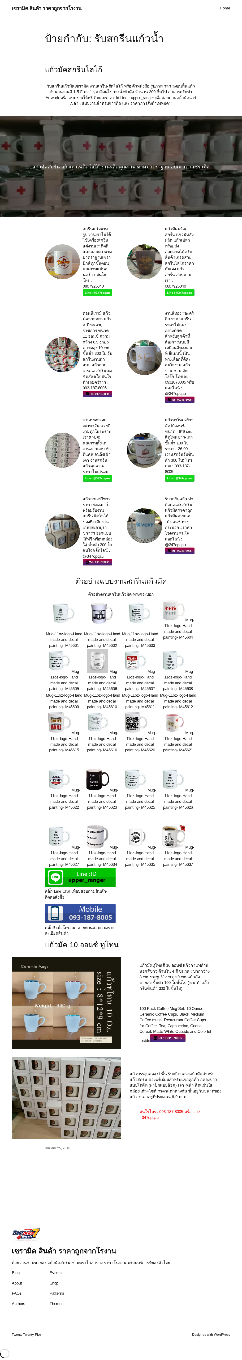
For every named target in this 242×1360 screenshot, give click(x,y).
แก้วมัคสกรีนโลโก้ (74, 70)
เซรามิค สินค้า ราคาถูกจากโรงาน (46, 8)
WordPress (222, 1334)
